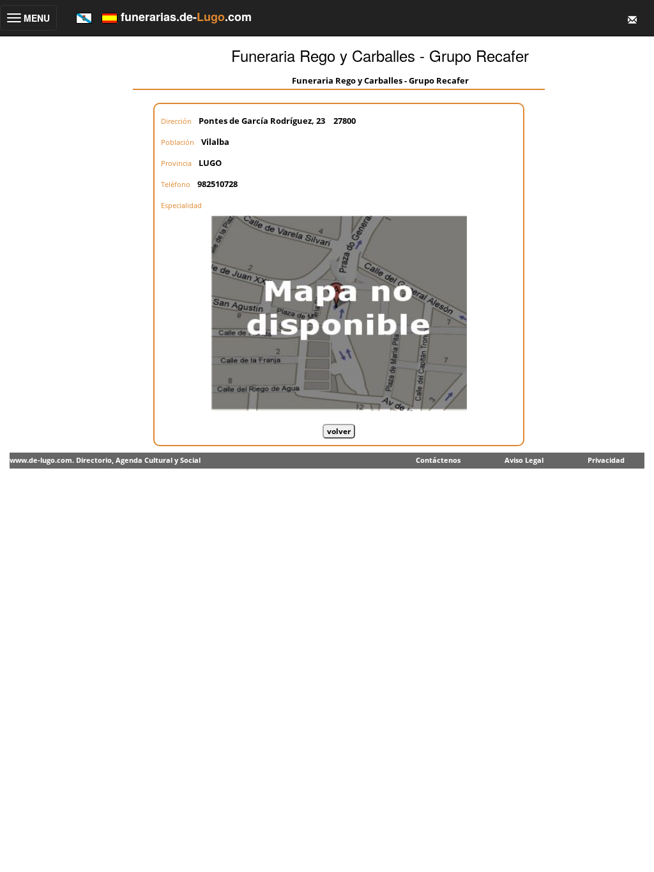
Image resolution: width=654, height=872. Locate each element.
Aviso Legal (524, 460)
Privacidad (606, 460)
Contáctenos (438, 460)
